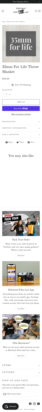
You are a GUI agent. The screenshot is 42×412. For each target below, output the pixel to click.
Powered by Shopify (29, 409)
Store (6, 365)
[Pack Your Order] (21, 223)
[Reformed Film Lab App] (21, 273)
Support (8, 372)
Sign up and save (15, 381)
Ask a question (10, 134)
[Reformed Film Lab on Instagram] (34, 403)
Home (4, 21)
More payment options (21, 114)
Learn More (21, 308)
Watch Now (21, 255)
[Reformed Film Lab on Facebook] (30, 403)
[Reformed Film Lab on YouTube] (38, 403)
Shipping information (14, 128)
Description (9, 121)
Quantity (7, 90)
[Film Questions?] (21, 326)
